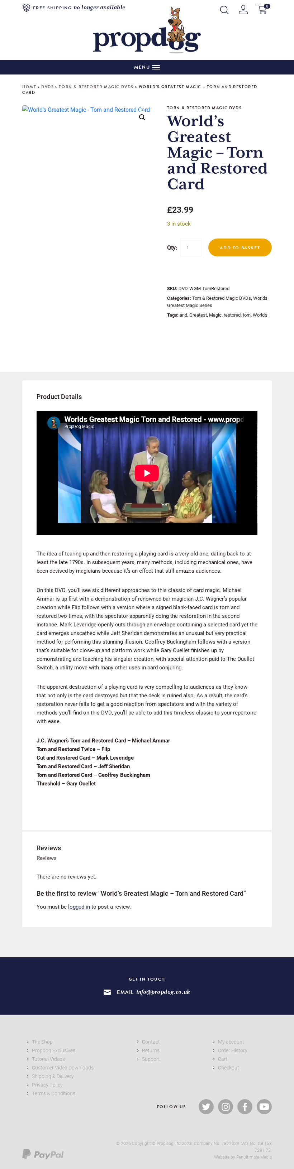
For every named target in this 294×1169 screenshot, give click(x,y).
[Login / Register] (243, 9)
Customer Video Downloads (63, 1067)
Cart (223, 1058)
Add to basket (240, 248)
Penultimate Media (254, 1157)
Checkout (228, 1067)
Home (29, 87)
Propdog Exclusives (53, 1050)
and (183, 315)
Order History (232, 1050)
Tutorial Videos (48, 1058)
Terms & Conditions (53, 1093)
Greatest (198, 315)
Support (151, 1058)
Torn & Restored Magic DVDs (96, 87)
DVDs (47, 87)
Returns (151, 1050)
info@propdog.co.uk (163, 992)
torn (247, 315)
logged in (79, 906)
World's (260, 315)
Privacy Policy (47, 1084)
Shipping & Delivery (53, 1076)
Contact (151, 1041)
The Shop (42, 1041)
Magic (215, 315)
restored (232, 315)
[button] (142, 117)
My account (231, 1041)
